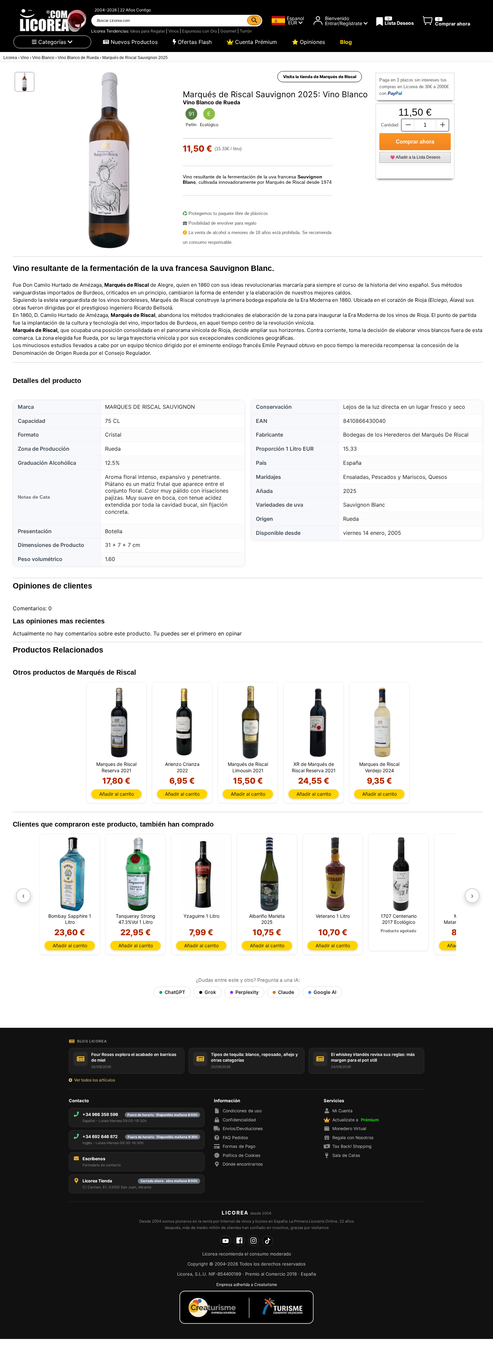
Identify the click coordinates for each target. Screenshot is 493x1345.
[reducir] (407, 125)
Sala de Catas (346, 1155)
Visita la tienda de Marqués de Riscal (319, 76)
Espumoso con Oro (199, 31)
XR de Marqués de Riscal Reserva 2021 (314, 767)
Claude (286, 992)
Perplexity (247, 992)
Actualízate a (355, 1119)
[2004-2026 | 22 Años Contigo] (52, 20)
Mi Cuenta (342, 1110)
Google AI (325, 992)
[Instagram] (253, 1240)
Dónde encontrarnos (243, 1164)
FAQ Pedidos (235, 1137)
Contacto (79, 1100)
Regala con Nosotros (353, 1137)
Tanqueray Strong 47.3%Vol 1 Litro (135, 919)
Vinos (173, 31)
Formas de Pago (239, 1146)
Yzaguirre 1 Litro (201, 916)
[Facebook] (239, 1240)
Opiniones (311, 42)
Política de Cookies (242, 1155)
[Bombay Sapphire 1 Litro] (72, 874)
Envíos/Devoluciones (243, 1128)
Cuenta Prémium (255, 42)
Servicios (334, 1100)
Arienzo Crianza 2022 (182, 767)
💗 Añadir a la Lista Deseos (415, 157)
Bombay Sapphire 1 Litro (69, 919)
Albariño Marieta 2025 (267, 919)
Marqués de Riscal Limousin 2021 (248, 767)
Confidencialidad (239, 1119)
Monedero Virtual (349, 1128)
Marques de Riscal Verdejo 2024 (379, 767)
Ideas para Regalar (147, 31)
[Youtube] (225, 1240)
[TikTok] (267, 1240)
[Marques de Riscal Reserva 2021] (119, 722)
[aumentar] (442, 125)
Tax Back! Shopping (352, 1146)
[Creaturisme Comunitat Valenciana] (246, 1307)
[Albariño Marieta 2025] (269, 874)
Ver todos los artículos (94, 1079)
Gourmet (228, 31)
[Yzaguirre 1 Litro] (203, 874)
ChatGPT (175, 992)
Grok (210, 992)
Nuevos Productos (133, 42)
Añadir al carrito (116, 794)
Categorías (52, 42)
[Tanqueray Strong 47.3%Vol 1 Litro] (138, 874)
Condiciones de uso (242, 1110)
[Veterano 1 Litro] (335, 874)
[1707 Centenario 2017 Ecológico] (401, 874)
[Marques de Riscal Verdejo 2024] (381, 722)
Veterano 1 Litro (333, 916)
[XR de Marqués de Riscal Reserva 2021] (316, 722)
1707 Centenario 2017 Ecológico (399, 919)
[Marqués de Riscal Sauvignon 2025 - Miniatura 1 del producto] (24, 82)
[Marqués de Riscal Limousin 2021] (250, 722)
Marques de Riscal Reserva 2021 (116, 767)
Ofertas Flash (194, 42)
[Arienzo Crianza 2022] (184, 722)
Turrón (246, 31)
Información (227, 1100)
